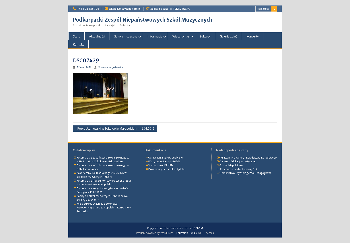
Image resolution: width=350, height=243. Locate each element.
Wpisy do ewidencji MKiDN (164, 161)
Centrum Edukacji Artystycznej (238, 161)
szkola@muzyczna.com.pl (125, 8)
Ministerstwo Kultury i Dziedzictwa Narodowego (248, 157)
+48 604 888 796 (88, 8)
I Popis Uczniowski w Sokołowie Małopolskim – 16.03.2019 (115, 129)
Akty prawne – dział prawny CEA (239, 169)
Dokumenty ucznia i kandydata (166, 169)
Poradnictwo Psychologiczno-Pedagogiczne (245, 173)
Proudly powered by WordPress (154, 233)
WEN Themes (206, 233)
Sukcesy (205, 36)
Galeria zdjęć (228, 36)
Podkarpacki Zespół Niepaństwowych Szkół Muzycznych (142, 19)
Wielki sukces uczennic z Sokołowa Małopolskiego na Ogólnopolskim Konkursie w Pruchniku (104, 207)
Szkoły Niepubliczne (231, 165)
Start (76, 36)
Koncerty (252, 36)
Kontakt (78, 44)
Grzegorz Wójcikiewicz (110, 67)
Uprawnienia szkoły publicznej (165, 157)
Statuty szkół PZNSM (160, 165)
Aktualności (97, 36)
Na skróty (263, 8)
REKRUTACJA (181, 8)
